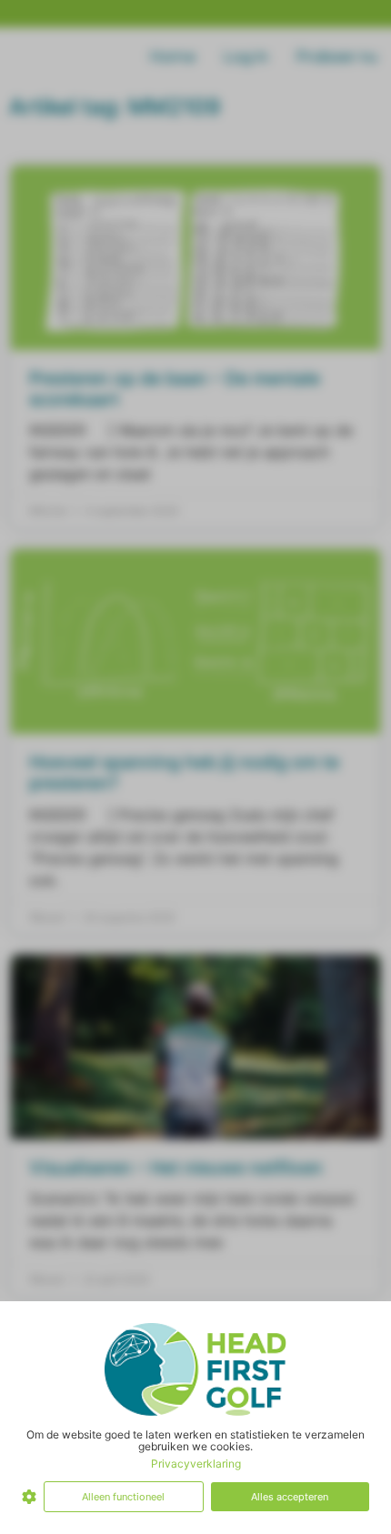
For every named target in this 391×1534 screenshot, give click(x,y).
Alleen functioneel (123, 1496)
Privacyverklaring (196, 1463)
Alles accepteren (289, 1496)
